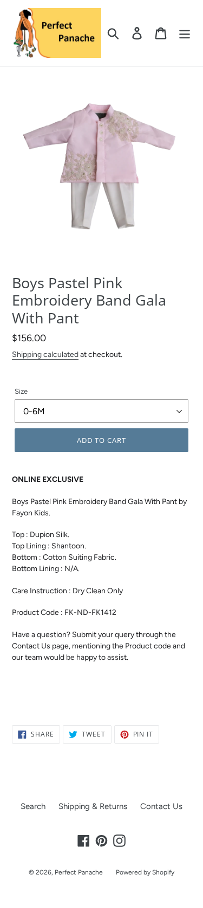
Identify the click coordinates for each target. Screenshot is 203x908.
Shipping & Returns (92, 806)
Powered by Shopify (145, 872)
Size (21, 391)
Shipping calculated (45, 354)
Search (33, 806)
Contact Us (161, 806)
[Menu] (185, 33)
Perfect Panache (79, 872)
